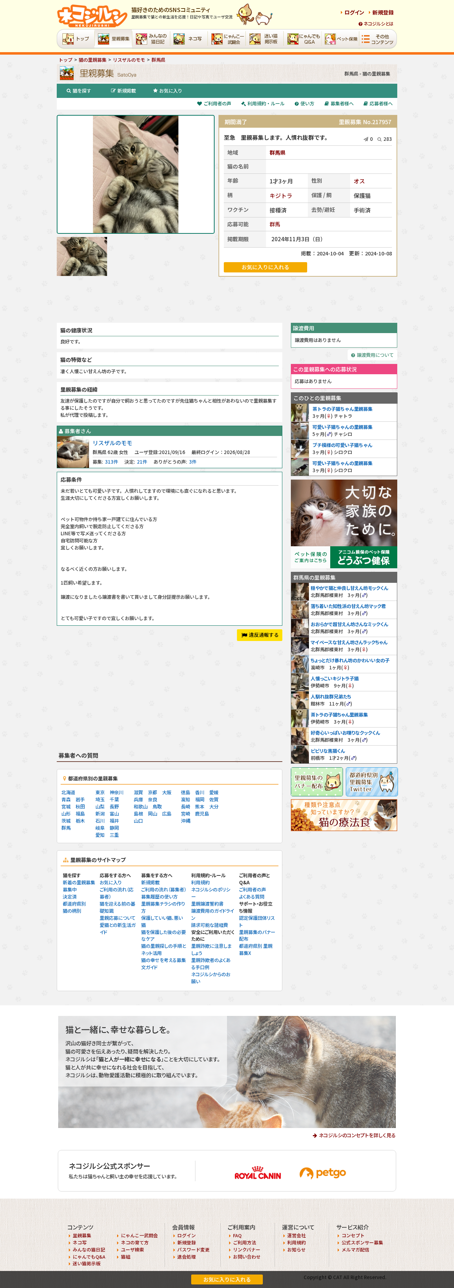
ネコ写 (80, 1242)
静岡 (114, 827)
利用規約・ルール (266, 103)
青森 (66, 799)
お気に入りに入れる (227, 1279)
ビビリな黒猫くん (328, 750)
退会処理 (186, 1256)
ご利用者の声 (217, 103)
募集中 (70, 889)
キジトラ (281, 195)
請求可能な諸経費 (209, 925)
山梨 (100, 806)
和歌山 (141, 806)
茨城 (66, 820)
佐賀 (213, 799)
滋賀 (138, 792)
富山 (114, 813)
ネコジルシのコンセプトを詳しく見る (357, 1135)
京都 (152, 792)
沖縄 (185, 820)
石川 (100, 820)
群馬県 (278, 152)
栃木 (80, 820)
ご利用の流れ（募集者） (163, 889)
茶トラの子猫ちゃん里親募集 (342, 408)
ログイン (354, 12)
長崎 (185, 806)
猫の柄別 (72, 910)
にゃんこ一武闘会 (139, 1235)
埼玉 (100, 799)
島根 (138, 813)
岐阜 (100, 827)
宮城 (66, 806)
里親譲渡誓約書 (207, 903)
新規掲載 (126, 90)
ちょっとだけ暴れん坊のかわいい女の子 (350, 660)
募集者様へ (342, 103)
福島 (80, 813)
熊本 (199, 806)
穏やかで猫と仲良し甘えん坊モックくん (349, 588)
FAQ (237, 1235)
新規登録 (383, 12)
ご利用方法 (244, 1242)
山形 (66, 813)
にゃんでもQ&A (89, 1256)
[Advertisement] (227, 300)
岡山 (152, 813)
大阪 (166, 792)
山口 (138, 820)
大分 (213, 806)
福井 (114, 820)
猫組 (125, 1256)
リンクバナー (246, 1249)
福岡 (199, 799)
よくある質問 (251, 896)
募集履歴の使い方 (159, 896)
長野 (114, 806)
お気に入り (170, 90)
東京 (100, 792)
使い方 (307, 103)
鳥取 (157, 806)
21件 (142, 461)
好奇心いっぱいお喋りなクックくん (345, 732)
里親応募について (117, 917)
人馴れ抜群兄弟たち (331, 696)
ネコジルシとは (379, 23)
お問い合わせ (247, 1256)
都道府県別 (74, 903)
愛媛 (213, 792)
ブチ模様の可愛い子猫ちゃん (342, 445)
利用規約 (200, 882)
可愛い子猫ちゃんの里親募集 (342, 427)
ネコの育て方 (135, 1242)
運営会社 (296, 1235)
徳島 (185, 792)
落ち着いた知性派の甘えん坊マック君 (348, 606)
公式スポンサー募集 (362, 1242)
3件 (192, 461)
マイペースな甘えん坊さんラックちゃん (349, 642)
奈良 (152, 799)
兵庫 (138, 799)
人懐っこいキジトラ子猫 (335, 678)
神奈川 (116, 792)
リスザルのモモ (112, 442)
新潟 (100, 813)
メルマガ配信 (355, 1249)
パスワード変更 (193, 1249)
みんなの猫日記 (89, 1249)
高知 (185, 799)
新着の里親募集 (79, 882)
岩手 (80, 799)
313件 (111, 461)
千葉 (114, 799)
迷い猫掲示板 (86, 1263)
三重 (114, 834)
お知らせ (296, 1249)
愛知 (100, 834)
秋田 (80, 806)
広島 (166, 813)
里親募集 (82, 1235)
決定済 (70, 896)
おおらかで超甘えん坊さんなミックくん (349, 624)
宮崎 (185, 813)
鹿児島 (202, 813)
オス (359, 181)
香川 (199, 792)
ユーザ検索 (132, 1249)
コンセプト (353, 1235)
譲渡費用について (375, 355)
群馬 (275, 224)
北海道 (68, 792)
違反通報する (264, 634)
